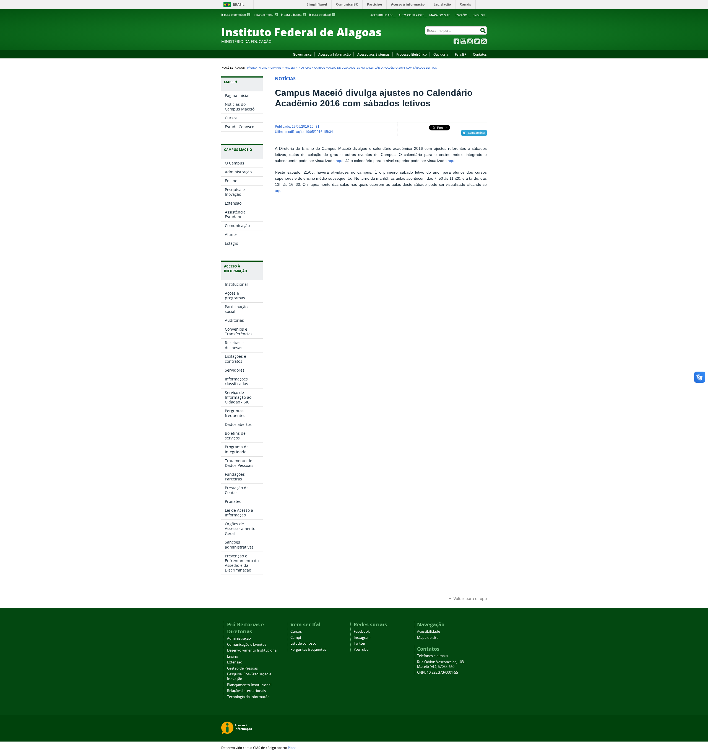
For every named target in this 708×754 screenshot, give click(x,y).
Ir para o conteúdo (235, 14)
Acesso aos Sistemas (373, 54)
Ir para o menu (265, 14)
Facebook (456, 41)
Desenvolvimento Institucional (252, 650)
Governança (302, 54)
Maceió (290, 68)
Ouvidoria (440, 54)
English (479, 15)
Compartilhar (476, 133)
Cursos (296, 631)
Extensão (234, 662)
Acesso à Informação (334, 54)
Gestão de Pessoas (242, 668)
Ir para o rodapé (321, 14)
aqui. (452, 161)
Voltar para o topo (470, 598)
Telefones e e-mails (432, 655)
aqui (339, 161)
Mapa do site (439, 15)
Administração (239, 638)
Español (462, 15)
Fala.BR (460, 54)
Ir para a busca (293, 14)
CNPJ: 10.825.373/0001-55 (437, 672)
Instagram (470, 41)
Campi (295, 637)
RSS (484, 41)
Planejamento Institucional (249, 685)
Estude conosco (303, 643)
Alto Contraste (411, 15)
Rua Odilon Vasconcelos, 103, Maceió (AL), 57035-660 (441, 664)
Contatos (480, 54)
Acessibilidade (381, 15)
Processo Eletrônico (411, 54)
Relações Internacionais (246, 690)
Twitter (477, 41)
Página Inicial (257, 68)
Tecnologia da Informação (248, 696)
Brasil (238, 4)
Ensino (232, 656)
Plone (292, 747)
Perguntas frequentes (308, 649)
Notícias (304, 68)
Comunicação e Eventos (246, 644)
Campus (275, 68)
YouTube (463, 41)
